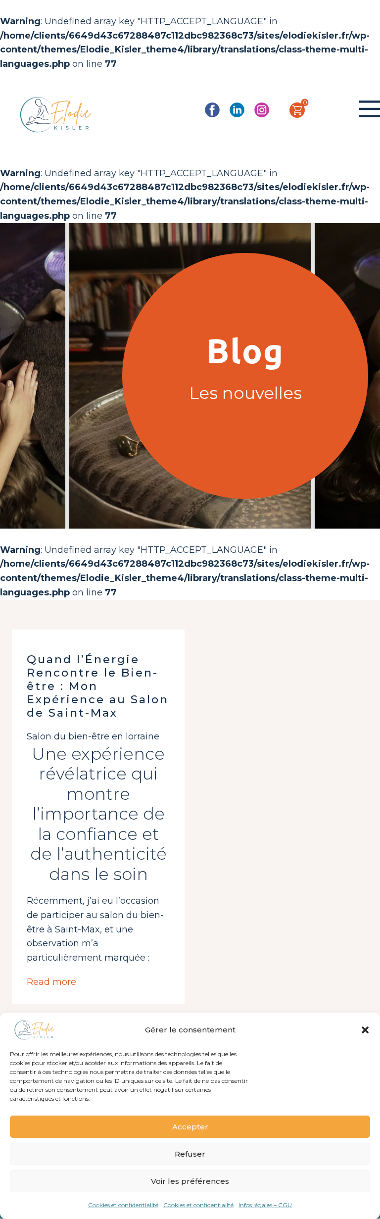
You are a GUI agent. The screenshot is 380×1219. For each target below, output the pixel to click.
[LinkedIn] (237, 109)
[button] (365, 1030)
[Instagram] (261, 109)
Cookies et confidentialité (123, 1205)
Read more (51, 981)
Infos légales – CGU (265, 1205)
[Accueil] (56, 114)
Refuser (190, 1154)
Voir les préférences (190, 1181)
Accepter (190, 1126)
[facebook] (212, 109)
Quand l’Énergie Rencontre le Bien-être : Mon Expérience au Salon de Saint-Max (98, 686)
